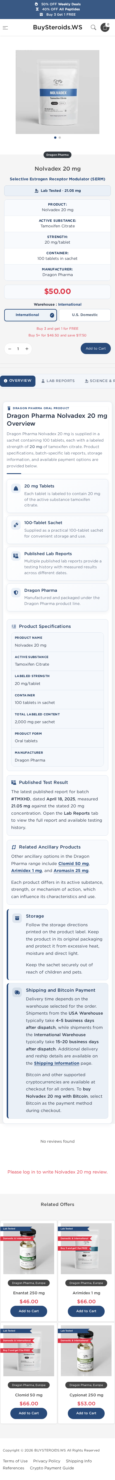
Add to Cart (96, 348)
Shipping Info (79, 1461)
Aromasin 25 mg (71, 870)
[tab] (17, 381)
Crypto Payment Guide (52, 1468)
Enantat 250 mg (29, 1293)
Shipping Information (56, 1063)
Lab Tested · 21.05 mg (61, 190)
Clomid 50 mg (73, 863)
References (13, 1468)
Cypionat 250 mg (86, 1395)
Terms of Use (15, 1461)
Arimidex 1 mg (26, 870)
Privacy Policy (46, 1461)
